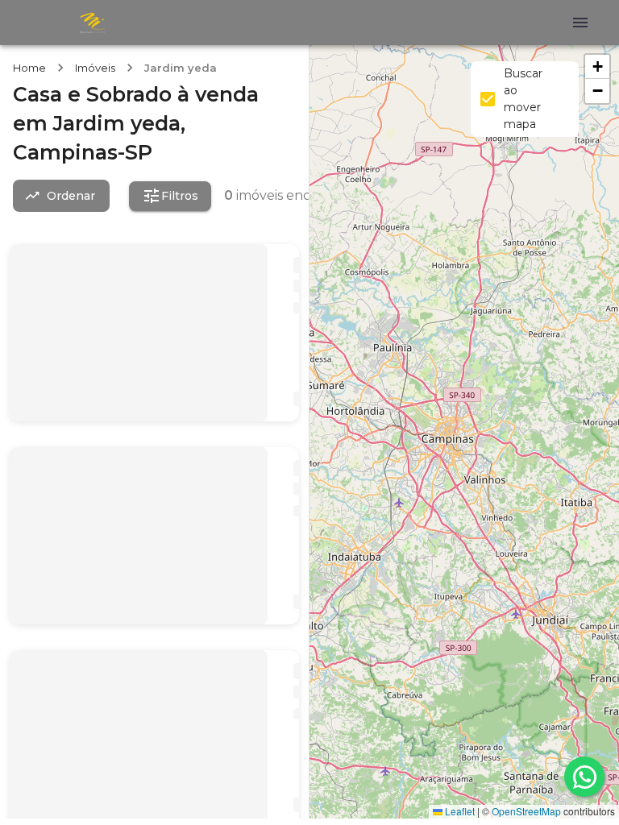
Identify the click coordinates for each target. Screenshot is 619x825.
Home (29, 67)
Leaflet (458, 811)
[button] (597, 67)
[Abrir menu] (580, 22)
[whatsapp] (584, 777)
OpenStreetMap (526, 811)
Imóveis (95, 67)
